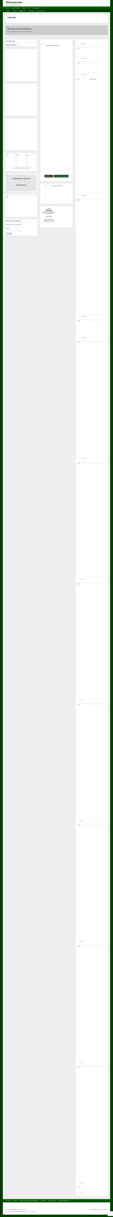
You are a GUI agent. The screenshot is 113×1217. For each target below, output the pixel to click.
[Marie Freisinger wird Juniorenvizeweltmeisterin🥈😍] (64, 144)
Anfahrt (15, 1200)
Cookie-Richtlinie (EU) (64, 1200)
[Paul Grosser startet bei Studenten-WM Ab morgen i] (48, 68)
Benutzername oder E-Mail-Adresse (14, 224)
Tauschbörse (31, 11)
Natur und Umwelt (41, 11)
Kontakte (9, 1200)
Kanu (7, 8)
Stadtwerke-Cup (22, 11)
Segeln (24, 8)
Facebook (99, 1205)
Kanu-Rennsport (16, 8)
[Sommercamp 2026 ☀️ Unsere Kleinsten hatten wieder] (64, 65)
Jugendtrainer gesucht (21, 178)
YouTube (103, 1205)
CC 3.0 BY (33, 1211)
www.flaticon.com (21, 1211)
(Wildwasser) (21, 185)
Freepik (13, 1211)
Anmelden (43, 1200)
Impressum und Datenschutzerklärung (29, 1200)
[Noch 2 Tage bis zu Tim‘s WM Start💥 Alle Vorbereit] (64, 53)
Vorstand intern (52, 1200)
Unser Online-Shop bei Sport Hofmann (21, 168)
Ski (29, 8)
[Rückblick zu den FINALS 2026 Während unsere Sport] (48, 85)
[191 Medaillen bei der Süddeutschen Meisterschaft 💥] (64, 125)
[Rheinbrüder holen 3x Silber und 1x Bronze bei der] (48, 154)
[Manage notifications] (3, 1213)
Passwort (8, 228)
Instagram (106, 1205)
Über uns (8, 11)
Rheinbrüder (14, 2)
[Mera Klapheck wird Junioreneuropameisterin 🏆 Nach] (64, 97)
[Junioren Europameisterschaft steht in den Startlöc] (48, 126)
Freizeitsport (36, 8)
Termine (14, 11)
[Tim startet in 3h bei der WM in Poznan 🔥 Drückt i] (48, 54)
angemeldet (14, 31)
